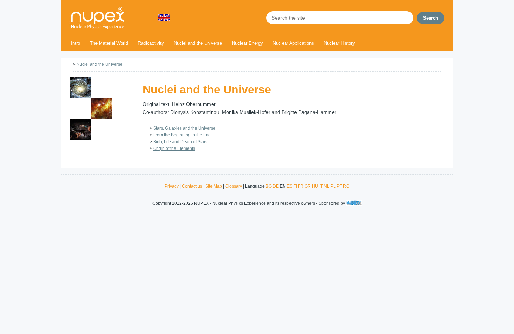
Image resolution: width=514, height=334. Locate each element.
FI (295, 186)
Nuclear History (339, 43)
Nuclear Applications (293, 43)
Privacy (172, 186)
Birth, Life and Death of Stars (180, 141)
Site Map (213, 186)
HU (315, 186)
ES (289, 186)
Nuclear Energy (247, 43)
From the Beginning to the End (182, 134)
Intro (75, 43)
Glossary (233, 186)
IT (321, 186)
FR (301, 186)
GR (308, 186)
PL (333, 186)
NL (326, 186)
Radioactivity (151, 43)
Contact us (192, 186)
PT (339, 186)
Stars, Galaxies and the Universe (184, 128)
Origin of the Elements (174, 148)
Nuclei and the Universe (198, 43)
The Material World (109, 43)
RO (346, 186)
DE (276, 186)
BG (269, 186)
